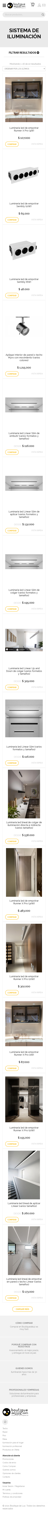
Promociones (8, 1459)
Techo (5, 1428)
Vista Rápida (37, 144)
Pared (5, 1432)
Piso (4, 1435)
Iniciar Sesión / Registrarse (14, 1486)
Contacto (6, 1477)
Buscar (42, 14)
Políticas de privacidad (12, 1497)
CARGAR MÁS (22, 1309)
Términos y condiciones (13, 1493)
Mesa (5, 1439)
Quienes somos (9, 1470)
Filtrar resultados (23, 52)
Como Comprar (9, 1466)
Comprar (12, 144)
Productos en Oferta (11, 1450)
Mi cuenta (6, 1490)
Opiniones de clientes (12, 1473)
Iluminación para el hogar (13, 1443)
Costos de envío (9, 1463)
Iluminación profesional (12, 1446)
